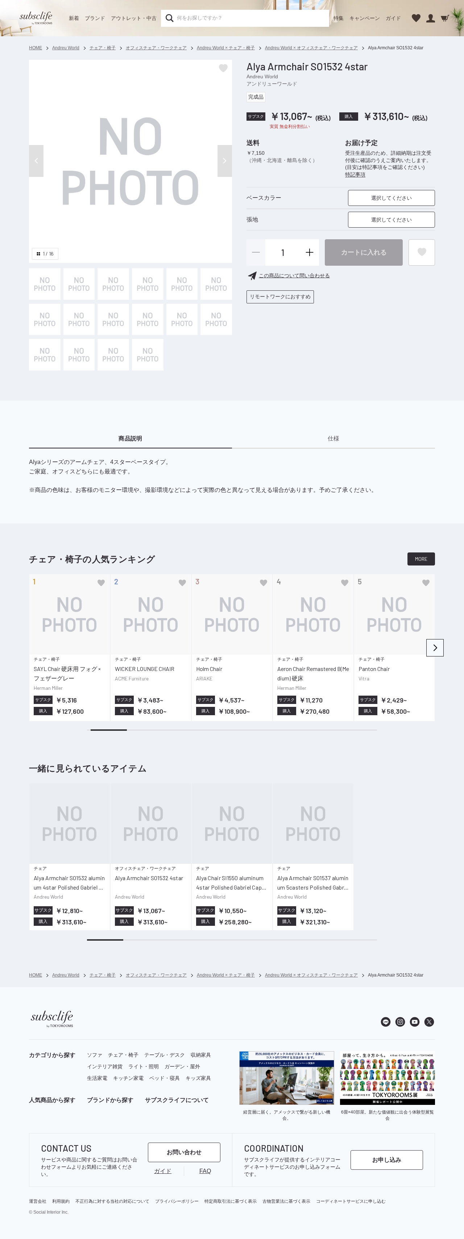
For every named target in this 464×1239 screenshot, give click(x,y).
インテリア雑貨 (105, 1066)
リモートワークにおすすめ (280, 296)
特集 (339, 18)
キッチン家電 (128, 1078)
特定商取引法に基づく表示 (230, 1201)
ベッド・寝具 (164, 1078)
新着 (74, 18)
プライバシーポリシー (177, 1201)
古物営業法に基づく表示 (286, 1201)
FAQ (205, 1171)
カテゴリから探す (52, 1055)
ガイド (393, 18)
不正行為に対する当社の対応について (112, 1201)
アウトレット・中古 (134, 18)
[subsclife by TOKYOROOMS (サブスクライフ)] (35, 18)
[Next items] (435, 647)
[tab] (130, 439)
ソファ (94, 1055)
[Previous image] (36, 161)
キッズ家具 (198, 1078)
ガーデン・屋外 (182, 1066)
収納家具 (201, 1055)
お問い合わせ (184, 1152)
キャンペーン (364, 18)
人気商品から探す (52, 1100)
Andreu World (262, 76)
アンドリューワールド (271, 83)
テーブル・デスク (164, 1055)
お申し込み (386, 1160)
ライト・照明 (143, 1066)
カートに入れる (364, 252)
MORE (421, 559)
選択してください (391, 198)
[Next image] (225, 161)
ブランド (95, 18)
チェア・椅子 (123, 1055)
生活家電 (97, 1078)
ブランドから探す (110, 1100)
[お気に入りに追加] (101, 583)
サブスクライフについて (177, 1100)
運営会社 (37, 1201)
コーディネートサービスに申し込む (351, 1201)
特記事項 (355, 174)
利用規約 (61, 1201)
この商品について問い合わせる (294, 275)
